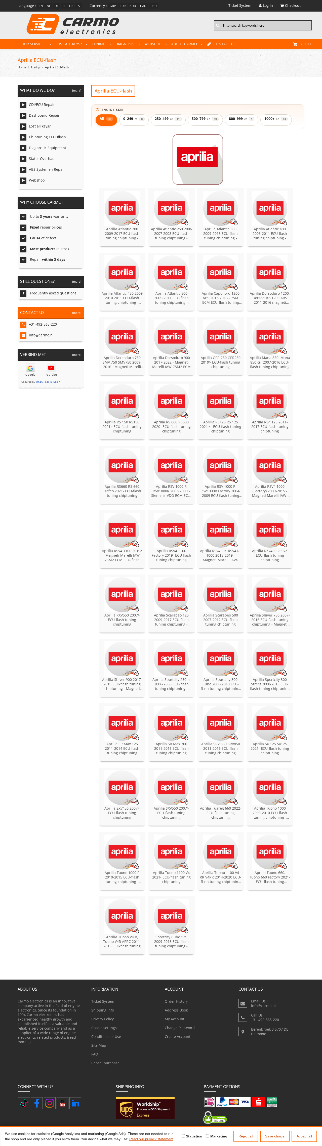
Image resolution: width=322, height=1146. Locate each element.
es (78, 6)
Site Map (98, 1045)
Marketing (218, 1136)
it (64, 6)
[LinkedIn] (75, 1103)
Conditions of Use (106, 1036)
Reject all (245, 1136)
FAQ (94, 1054)
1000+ (275, 118)
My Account (174, 1019)
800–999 (240, 118)
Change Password (180, 1027)
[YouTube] (62, 1103)
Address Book (176, 1010)
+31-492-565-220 (43, 324)
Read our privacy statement (151, 1139)
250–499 (167, 118)
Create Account (177, 1036)
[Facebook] (36, 1103)
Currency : (98, 5)
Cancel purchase (105, 1063)
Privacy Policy (102, 1019)
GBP (113, 6)
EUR (123, 6)
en (41, 6)
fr (70, 6)
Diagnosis (124, 43)
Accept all (304, 1136)
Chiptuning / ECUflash (47, 137)
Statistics (193, 1136)
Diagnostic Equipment (47, 147)
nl (49, 6)
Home (22, 67)
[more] (76, 90)
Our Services (33, 43)
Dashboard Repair (44, 115)
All (105, 118)
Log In (268, 5)
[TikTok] (24, 1103)
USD (153, 6)
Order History (176, 1001)
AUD (133, 6)
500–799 (204, 118)
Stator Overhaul (42, 158)
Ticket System (102, 1001)
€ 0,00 (306, 43)
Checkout (293, 5)
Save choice (275, 1136)
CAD (143, 6)
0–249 (133, 118)
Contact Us (224, 43)
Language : (27, 5)
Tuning (98, 43)
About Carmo (184, 43)
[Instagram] (49, 1103)
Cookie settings (104, 1027)
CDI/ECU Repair (42, 104)
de (57, 6)
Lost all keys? (69, 43)
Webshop (152, 43)
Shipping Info (102, 1010)
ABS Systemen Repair (47, 169)
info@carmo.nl (41, 335)
